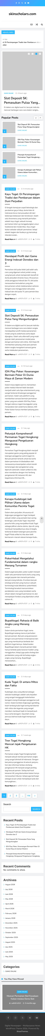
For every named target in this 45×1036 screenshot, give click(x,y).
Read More (9, 239)
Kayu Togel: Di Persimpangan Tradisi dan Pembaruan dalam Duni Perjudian (22, 197)
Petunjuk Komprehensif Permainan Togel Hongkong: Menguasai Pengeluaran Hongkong (29, 159)
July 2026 (8, 889)
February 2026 (10, 913)
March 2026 (9, 908)
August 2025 (10, 942)
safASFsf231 (22, 239)
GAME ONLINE (4, 93)
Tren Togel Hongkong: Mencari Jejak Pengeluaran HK (20, 744)
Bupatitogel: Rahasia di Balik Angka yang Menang (22, 622)
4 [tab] (40, 54)
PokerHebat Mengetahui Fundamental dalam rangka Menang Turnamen (21, 562)
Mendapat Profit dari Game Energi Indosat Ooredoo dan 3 (21, 259)
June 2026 (9, 894)
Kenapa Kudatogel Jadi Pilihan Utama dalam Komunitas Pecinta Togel (29, 172)
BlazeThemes (22, 1031)
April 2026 (9, 904)
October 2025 (10, 932)
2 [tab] (33, 54)
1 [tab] (29, 54)
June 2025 (9, 952)
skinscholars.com (22, 14)
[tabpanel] (22, 997)
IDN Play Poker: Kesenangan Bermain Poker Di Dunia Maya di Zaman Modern (29, 142)
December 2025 (11, 923)
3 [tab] (36, 54)
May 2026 (9, 899)
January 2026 (10, 918)
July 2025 (8, 947)
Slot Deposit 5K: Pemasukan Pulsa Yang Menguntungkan (17, 102)
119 (28, 795)
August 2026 (10, 884)
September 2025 (11, 937)
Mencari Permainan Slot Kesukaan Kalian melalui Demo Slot (22, 997)
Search (7, 804)
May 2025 (9, 956)
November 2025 (11, 928)
